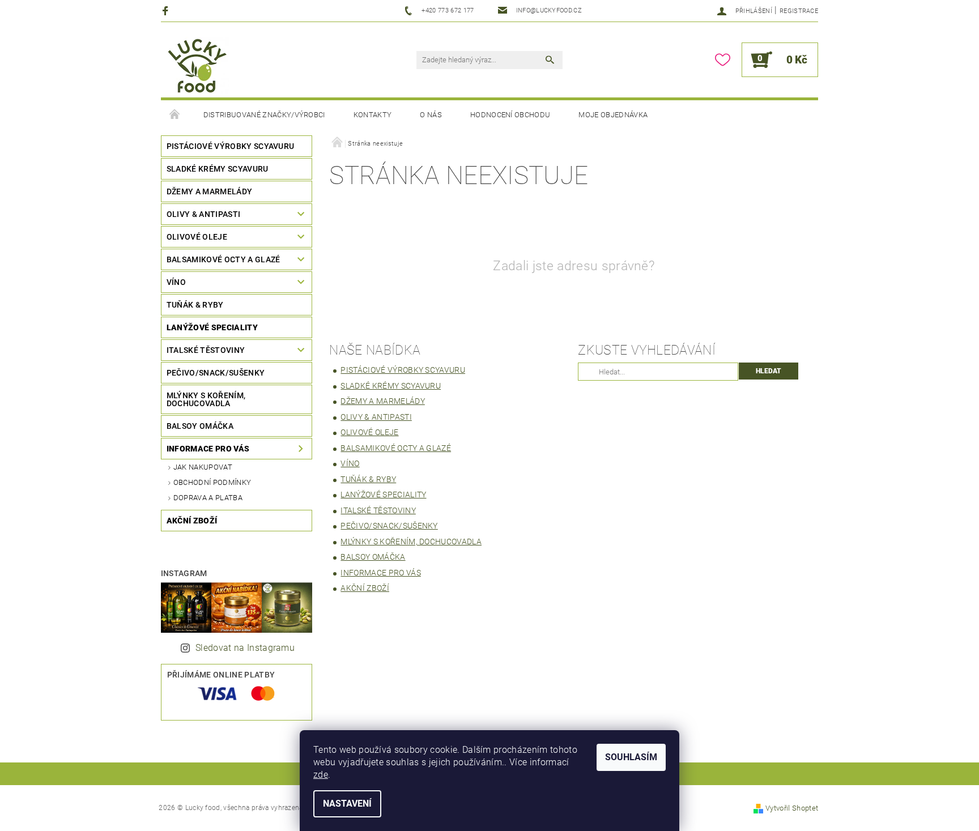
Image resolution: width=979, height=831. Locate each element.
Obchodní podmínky (212, 482)
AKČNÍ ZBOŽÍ (192, 520)
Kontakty (373, 114)
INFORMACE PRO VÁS (208, 448)
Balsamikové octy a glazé (223, 259)
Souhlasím (631, 757)
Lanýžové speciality (212, 327)
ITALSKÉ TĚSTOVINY (206, 350)
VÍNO (176, 282)
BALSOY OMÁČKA (200, 426)
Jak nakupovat (202, 467)
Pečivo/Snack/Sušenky (216, 372)
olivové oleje (197, 236)
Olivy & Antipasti (203, 214)
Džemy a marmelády (209, 191)
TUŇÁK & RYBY (195, 304)
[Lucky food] (198, 65)
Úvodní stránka (175, 115)
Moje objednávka (613, 114)
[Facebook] (167, 10)
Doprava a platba (207, 497)
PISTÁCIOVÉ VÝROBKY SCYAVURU (231, 146)
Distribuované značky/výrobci (264, 114)
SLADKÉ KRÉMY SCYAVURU (218, 168)
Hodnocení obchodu (510, 114)
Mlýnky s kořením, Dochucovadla (206, 399)
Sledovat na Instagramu (245, 647)
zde (320, 774)
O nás (431, 114)
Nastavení (347, 803)
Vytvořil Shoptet (791, 808)
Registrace (799, 11)
